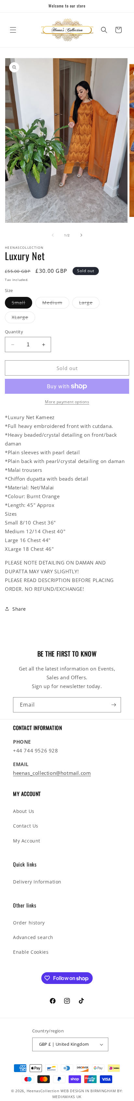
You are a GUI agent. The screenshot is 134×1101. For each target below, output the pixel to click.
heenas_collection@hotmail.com (52, 773)
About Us (23, 811)
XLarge (23, 318)
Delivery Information (37, 882)
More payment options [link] (67, 402)
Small (22, 304)
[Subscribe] (113, 704)
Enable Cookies (30, 952)
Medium (55, 304)
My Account (26, 841)
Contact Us (25, 826)
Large (89, 304)
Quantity (14, 332)
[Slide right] (81, 235)
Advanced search (33, 937)
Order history (29, 923)
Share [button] (19, 609)
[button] (13, 30)
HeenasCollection (43, 1090)
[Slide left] (53, 235)
